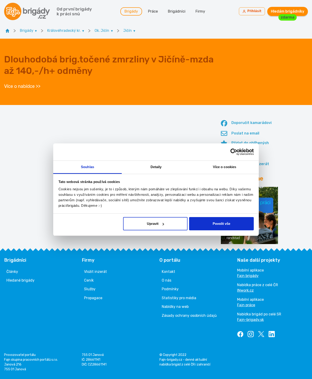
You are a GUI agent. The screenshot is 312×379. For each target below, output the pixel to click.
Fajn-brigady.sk (250, 319)
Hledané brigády (20, 280)
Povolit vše (221, 224)
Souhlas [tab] (87, 167)
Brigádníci (176, 11)
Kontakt (168, 271)
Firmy (200, 11)
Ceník (89, 280)
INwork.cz (245, 290)
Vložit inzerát (95, 271)
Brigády (131, 11)
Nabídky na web (175, 306)
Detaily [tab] (156, 167)
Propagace (93, 298)
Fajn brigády (248, 276)
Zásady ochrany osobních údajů (189, 315)
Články (12, 271)
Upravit (153, 224)
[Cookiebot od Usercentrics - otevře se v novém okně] (234, 151)
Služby (89, 289)
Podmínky (170, 289)
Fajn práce (246, 305)
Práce (153, 11)
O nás (166, 280)
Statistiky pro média (179, 298)
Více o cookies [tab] (224, 167)
